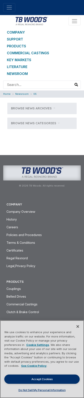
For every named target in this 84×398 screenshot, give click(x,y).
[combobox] (37, 85)
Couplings (13, 289)
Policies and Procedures (24, 235)
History (11, 219)
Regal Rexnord (17, 258)
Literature (17, 67)
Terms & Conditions (20, 242)
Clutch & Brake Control (22, 312)
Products (16, 46)
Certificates (14, 250)
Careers (12, 227)
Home (7, 93)
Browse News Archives (32, 108)
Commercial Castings (28, 53)
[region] (42, 359)
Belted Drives (16, 296)
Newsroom (17, 74)
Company (16, 32)
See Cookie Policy (34, 365)
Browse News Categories (34, 123)
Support (15, 39)
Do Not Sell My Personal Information (42, 390)
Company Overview (20, 211)
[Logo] (31, 21)
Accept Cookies (42, 379)
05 (35, 93)
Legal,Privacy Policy (20, 266)
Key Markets (19, 60)
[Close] (77, 326)
